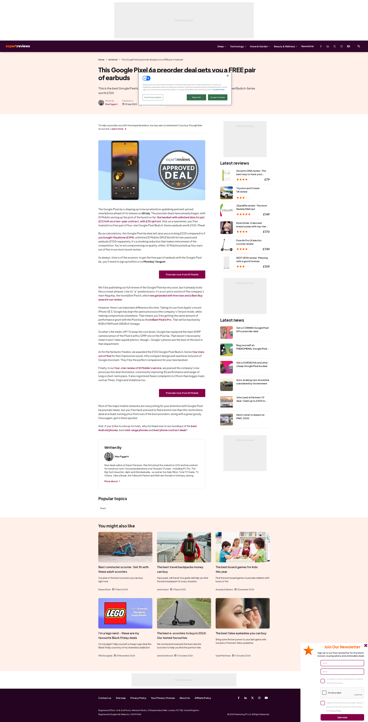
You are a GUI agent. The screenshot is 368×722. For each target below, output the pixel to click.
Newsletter (307, 46)
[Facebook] (320, 46)
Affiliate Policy (203, 697)
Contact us (104, 697)
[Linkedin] (327, 46)
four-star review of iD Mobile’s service (137, 368)
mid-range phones (136, 430)
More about (111, 481)
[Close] (228, 75)
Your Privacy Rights (152, 97)
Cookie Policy (218, 89)
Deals (103, 508)
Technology (237, 46)
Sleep (220, 46)
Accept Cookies (217, 97)
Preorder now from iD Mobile (182, 274)
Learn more (117, 128)
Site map (121, 697)
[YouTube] (348, 46)
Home (101, 59)
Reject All (196, 97)
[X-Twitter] (334, 46)
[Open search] (358, 46)
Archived (112, 59)
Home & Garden (259, 46)
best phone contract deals (170, 430)
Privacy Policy (138, 697)
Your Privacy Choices (163, 697)
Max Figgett (111, 104)
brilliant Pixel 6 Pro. (160, 319)
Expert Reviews (15, 46)
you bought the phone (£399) (116, 237)
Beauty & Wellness (284, 46)
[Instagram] (341, 46)
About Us (185, 697)
